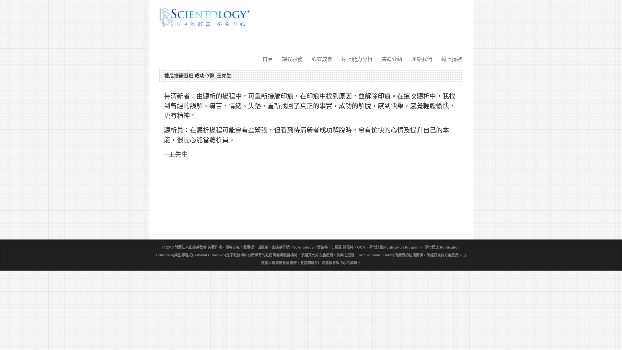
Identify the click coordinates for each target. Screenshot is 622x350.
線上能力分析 (357, 59)
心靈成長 (322, 59)
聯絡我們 (421, 59)
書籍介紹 (392, 59)
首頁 (267, 59)
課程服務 (292, 59)
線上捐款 (451, 59)
